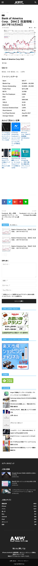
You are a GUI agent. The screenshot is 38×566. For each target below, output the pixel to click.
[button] (35, 2)
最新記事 (4, 503)
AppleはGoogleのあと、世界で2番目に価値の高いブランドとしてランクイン (25, 163)
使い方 (3, 511)
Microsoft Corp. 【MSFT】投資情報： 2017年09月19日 (25, 136)
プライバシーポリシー (16, 423)
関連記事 (5, 225)
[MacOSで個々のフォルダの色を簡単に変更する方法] (6, 484)
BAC (8, 12)
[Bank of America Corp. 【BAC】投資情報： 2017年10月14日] (6, 240)
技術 (3, 524)
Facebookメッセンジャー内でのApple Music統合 (27, 214)
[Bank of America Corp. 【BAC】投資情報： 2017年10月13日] (6, 248)
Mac (3, 514)
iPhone (4, 506)
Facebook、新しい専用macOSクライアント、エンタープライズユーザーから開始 (10, 216)
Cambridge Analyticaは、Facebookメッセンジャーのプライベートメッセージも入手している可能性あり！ (15, 139)
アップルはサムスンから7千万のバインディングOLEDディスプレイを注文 (6, 136)
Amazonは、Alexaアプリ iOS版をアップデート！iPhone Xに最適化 (6, 163)
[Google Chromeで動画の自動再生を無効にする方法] (6, 475)
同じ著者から (13, 225)
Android (4, 516)
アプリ (3, 509)
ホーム (3, 12)
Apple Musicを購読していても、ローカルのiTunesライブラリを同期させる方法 (15, 163)
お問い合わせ (14, 415)
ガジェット (5, 522)
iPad (3, 519)
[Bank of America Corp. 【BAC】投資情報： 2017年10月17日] (6, 232)
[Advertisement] (19, 8)
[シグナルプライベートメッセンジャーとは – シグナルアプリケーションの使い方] (6, 491)
